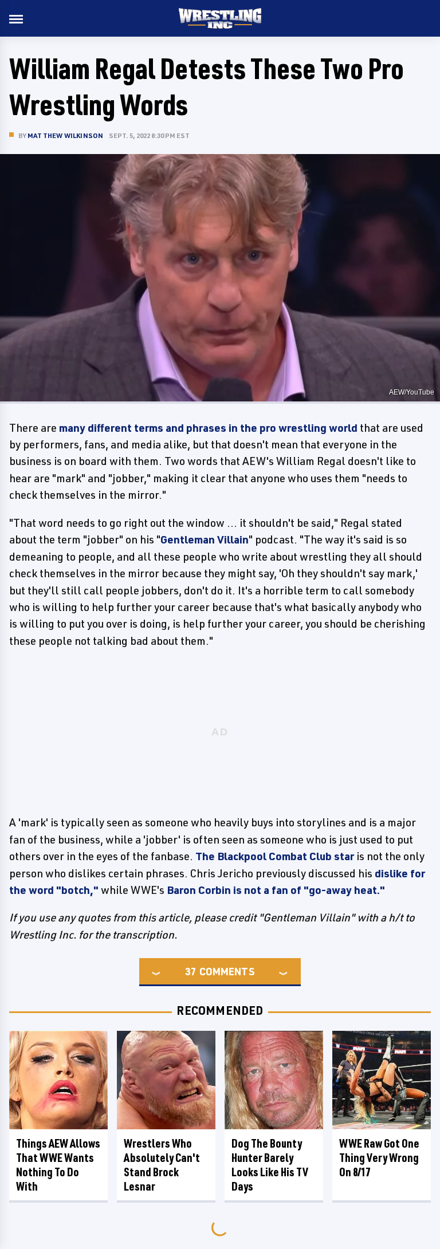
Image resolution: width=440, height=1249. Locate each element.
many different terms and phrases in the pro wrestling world (208, 428)
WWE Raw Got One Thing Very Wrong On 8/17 (379, 1157)
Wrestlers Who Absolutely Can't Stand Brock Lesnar (162, 1164)
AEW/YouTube (411, 392)
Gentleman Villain (204, 539)
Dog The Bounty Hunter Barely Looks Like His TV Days (269, 1164)
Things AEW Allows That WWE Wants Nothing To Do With (58, 1164)
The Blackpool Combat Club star (274, 856)
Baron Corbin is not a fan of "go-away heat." (276, 890)
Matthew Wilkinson (65, 135)
